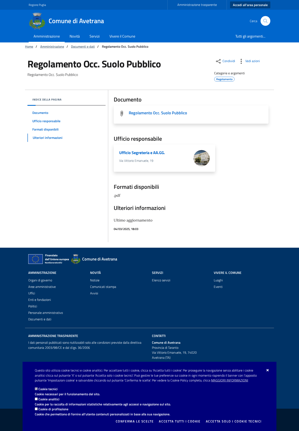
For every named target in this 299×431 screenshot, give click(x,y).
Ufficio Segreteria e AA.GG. (142, 152)
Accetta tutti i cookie (179, 421)
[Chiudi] (267, 370)
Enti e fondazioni (39, 299)
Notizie (94, 280)
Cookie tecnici (48, 389)
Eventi (218, 286)
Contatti (159, 335)
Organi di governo (40, 280)
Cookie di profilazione (53, 409)
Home (29, 46)
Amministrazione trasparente (197, 4)
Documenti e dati (83, 46)
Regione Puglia (37, 5)
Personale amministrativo (45, 312)
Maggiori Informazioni (229, 380)
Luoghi (218, 280)
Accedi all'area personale (250, 4)
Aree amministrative (42, 286)
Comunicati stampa (103, 286)
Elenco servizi (161, 280)
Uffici (31, 293)
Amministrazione (52, 46)
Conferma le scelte (135, 421)
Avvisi (94, 293)
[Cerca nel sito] (265, 21)
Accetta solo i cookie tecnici (234, 421)
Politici (32, 306)
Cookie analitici (48, 399)
